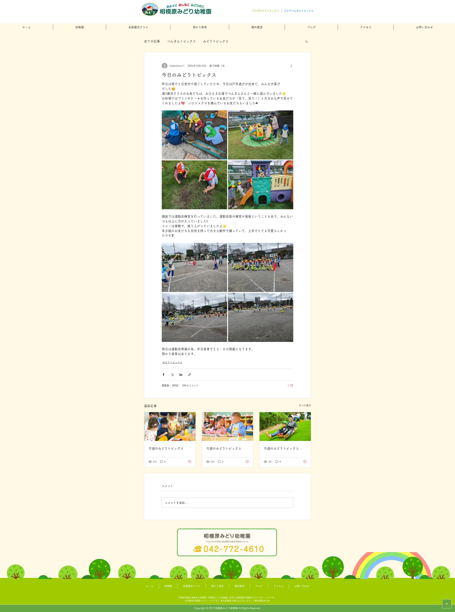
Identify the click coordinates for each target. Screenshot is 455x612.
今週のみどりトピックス (166, 448)
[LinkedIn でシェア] (181, 374)
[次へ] (446, 603)
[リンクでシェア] (189, 374)
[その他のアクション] (291, 66)
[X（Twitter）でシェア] (172, 374)
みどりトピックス (216, 41)
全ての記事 (152, 41)
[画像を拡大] (194, 134)
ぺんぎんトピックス (181, 41)
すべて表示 (305, 405)
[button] (79, 27)
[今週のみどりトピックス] (170, 426)
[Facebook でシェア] (163, 374)
